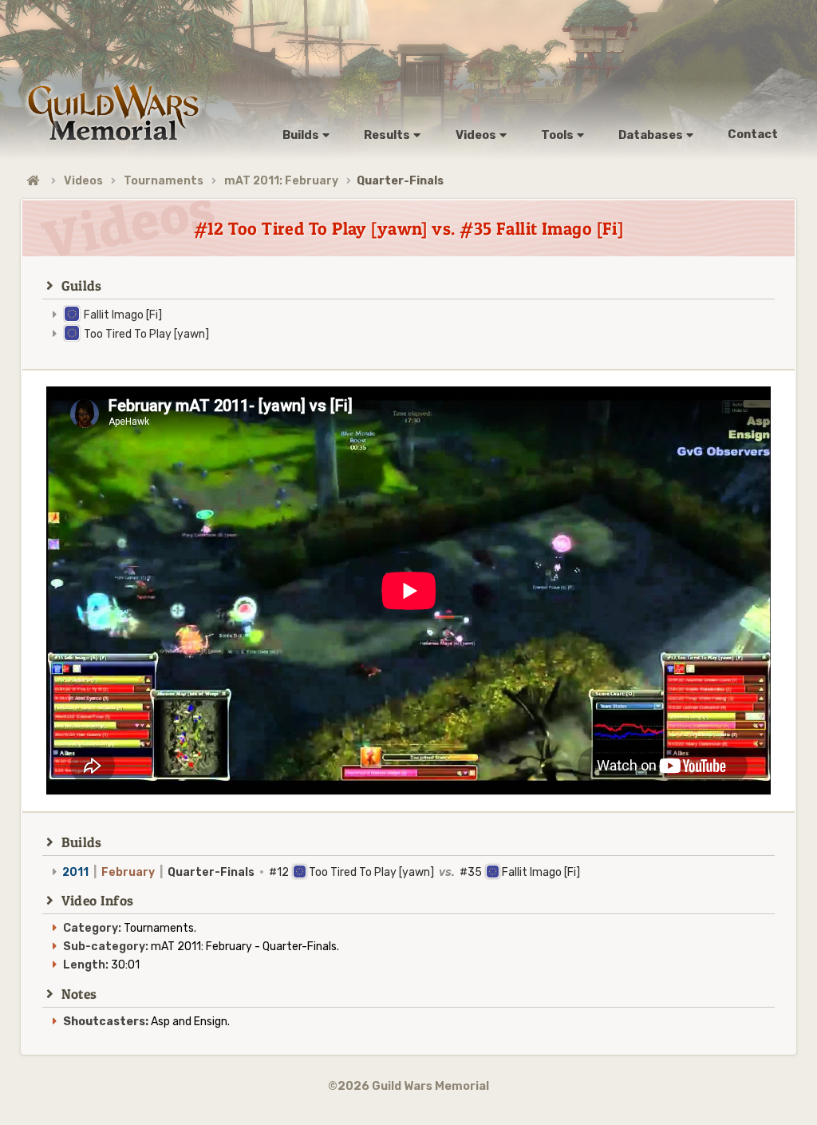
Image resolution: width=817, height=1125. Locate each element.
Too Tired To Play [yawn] (146, 334)
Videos (83, 181)
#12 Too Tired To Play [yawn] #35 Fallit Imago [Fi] (321, 872)
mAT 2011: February (281, 181)
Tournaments (163, 181)
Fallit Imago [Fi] (123, 315)
